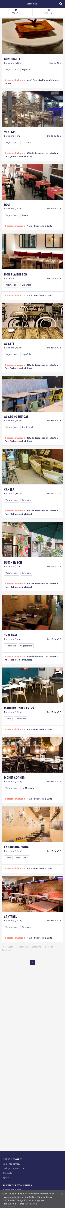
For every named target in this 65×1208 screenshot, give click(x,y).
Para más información (26, 1204)
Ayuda (6, 1177)
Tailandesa (11, 646)
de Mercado (28, 788)
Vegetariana (12, 69)
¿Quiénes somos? (11, 1164)
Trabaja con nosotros (13, 1168)
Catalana (26, 142)
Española (26, 69)
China (8, 719)
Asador (25, 215)
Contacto (7, 1173)
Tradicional (27, 427)
